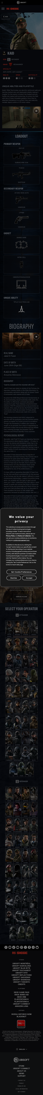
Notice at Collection (24, 536)
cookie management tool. (21, 540)
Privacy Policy (10, 536)
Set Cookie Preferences (21, 572)
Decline (13, 578)
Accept (29, 578)
